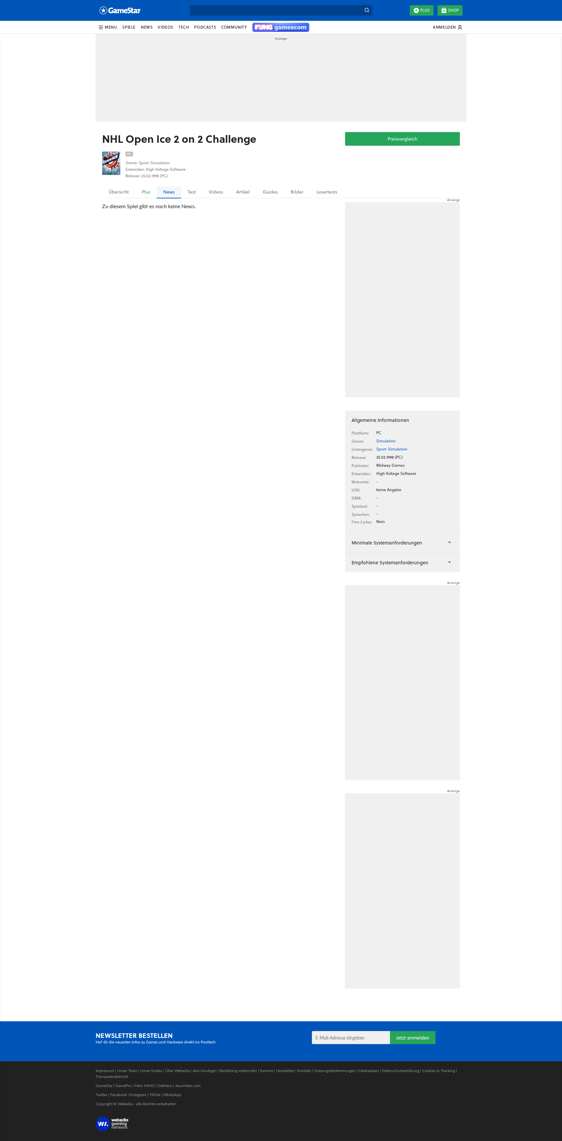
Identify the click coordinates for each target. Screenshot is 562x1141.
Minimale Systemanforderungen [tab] (387, 542)
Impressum (105, 1070)
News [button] (147, 27)
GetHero (164, 1085)
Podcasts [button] (205, 27)
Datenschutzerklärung (400, 1070)
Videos (216, 192)
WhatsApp (172, 1094)
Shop (453, 10)
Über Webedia (177, 1070)
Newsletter (285, 1070)
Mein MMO (144, 1085)
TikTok (154, 1094)
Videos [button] (165, 27)
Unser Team (127, 1070)
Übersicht (119, 192)
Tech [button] (184, 27)
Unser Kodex (151, 1070)
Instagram (138, 1094)
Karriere (266, 1070)
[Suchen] (367, 10)
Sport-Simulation (391, 449)
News (169, 192)
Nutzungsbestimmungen (334, 1070)
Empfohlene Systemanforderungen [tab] (390, 562)
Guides (270, 192)
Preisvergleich (402, 139)
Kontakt (304, 1070)
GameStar (104, 1085)
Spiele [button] (129, 27)
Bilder (297, 192)
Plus (425, 10)
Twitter (101, 1094)
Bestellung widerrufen (238, 1070)
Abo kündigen (205, 1070)
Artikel (243, 192)
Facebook (118, 1094)
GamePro (123, 1085)
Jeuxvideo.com (188, 1085)
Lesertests (326, 192)
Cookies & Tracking (438, 1070)
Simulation (385, 441)
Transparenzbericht (112, 1076)
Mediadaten (368, 1070)
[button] (108, 27)
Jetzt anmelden (412, 1037)
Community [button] (234, 27)
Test (192, 192)
